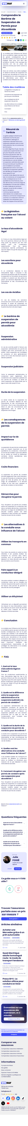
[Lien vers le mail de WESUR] (3, 1098)
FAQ (5, 112)
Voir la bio (17, 869)
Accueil (3, 12)
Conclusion (7, 109)
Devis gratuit (13, 919)
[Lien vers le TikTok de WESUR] (23, 1098)
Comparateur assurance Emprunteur (12, 1056)
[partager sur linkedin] (21, 40)
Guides (20, 12)
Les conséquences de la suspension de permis (11, 100)
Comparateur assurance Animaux (11, 1053)
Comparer (14, 1034)
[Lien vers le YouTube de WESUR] (8, 1103)
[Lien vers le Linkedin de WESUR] (18, 1098)
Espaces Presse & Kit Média (9, 1072)
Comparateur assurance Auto (10, 1051)
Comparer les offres (14, 1019)
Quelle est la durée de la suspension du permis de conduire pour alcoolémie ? (12, 843)
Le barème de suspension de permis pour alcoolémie (13, 95)
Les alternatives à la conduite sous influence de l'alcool (13, 105)
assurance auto (14, 804)
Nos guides (4, 1068)
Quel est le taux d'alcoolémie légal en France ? (12, 823)
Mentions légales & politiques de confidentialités (11, 1075)
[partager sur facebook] (16, 40)
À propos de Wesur (7, 1065)
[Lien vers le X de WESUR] (3, 1103)
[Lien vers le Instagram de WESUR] (13, 1098)
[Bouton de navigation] (24, 3)
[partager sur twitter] (18, 40)
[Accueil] (7, 3)
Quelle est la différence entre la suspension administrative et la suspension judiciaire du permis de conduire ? (13, 833)
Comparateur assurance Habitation (12, 1049)
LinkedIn (10, 869)
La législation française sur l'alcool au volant (12, 90)
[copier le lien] (26, 40)
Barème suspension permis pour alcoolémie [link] (25, 12)
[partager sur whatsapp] (23, 40)
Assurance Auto (11, 12)
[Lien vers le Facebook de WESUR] (8, 1098)
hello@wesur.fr (6, 1091)
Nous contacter (6, 1070)
